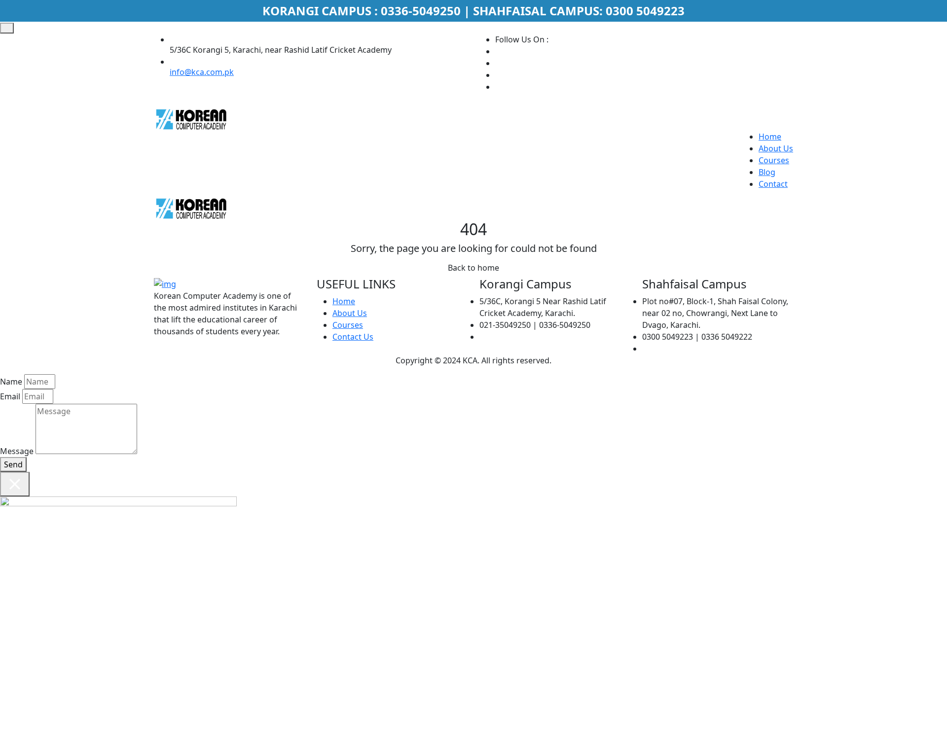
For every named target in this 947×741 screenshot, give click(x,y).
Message (17, 451)
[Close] (15, 484)
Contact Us (352, 336)
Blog (767, 172)
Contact (773, 183)
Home (770, 136)
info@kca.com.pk (202, 72)
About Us (776, 148)
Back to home (473, 267)
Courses (774, 160)
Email (10, 396)
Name (11, 381)
